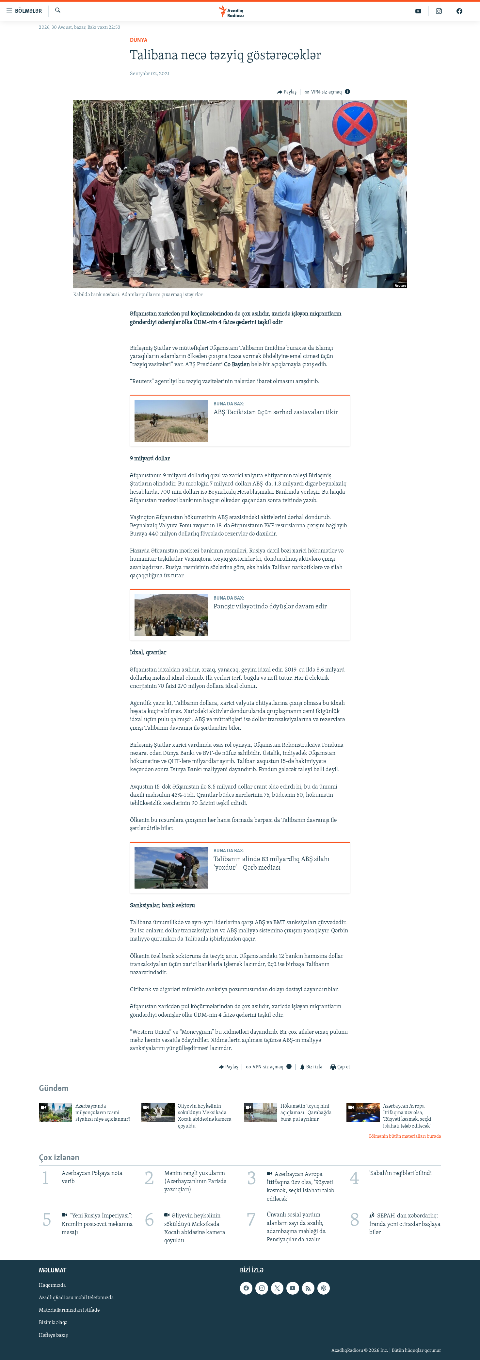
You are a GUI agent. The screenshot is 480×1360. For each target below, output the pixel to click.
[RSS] (308, 1288)
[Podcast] (323, 1288)
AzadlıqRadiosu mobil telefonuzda (76, 1297)
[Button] (287, 92)
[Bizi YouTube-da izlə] (418, 11)
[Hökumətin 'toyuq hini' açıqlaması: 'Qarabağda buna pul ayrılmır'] (260, 1112)
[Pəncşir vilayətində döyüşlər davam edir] (171, 615)
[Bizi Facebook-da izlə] (459, 11)
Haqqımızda (52, 1285)
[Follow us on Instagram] (261, 1288)
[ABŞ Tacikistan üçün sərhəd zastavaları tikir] (171, 421)
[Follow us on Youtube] (292, 1288)
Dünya (138, 40)
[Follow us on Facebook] (246, 1288)
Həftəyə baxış (53, 1335)
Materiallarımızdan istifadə (69, 1310)
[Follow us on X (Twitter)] (277, 1288)
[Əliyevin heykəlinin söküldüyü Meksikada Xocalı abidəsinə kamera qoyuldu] (158, 1112)
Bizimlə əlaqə (53, 1323)
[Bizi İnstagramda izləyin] (439, 11)
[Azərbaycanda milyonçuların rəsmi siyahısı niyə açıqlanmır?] (55, 1112)
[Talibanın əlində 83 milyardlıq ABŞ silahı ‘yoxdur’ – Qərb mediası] (171, 868)
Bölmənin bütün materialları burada (405, 1136)
